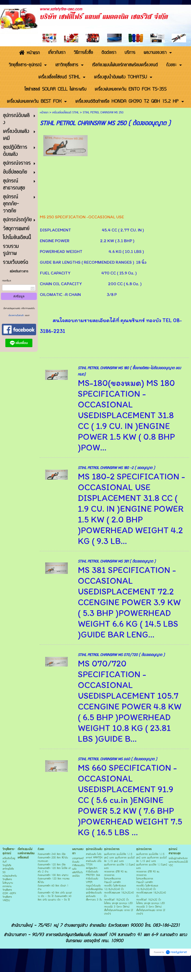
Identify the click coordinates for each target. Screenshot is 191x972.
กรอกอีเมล (6, 281)
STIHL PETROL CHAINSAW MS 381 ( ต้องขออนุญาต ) (117, 561)
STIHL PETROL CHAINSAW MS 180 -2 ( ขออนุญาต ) (116, 468)
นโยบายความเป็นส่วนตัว (16, 315)
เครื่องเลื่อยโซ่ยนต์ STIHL (65, 112)
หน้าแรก (44, 112)
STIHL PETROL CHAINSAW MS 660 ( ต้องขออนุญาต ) (117, 759)
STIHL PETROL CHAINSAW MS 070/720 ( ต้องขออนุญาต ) (121, 655)
